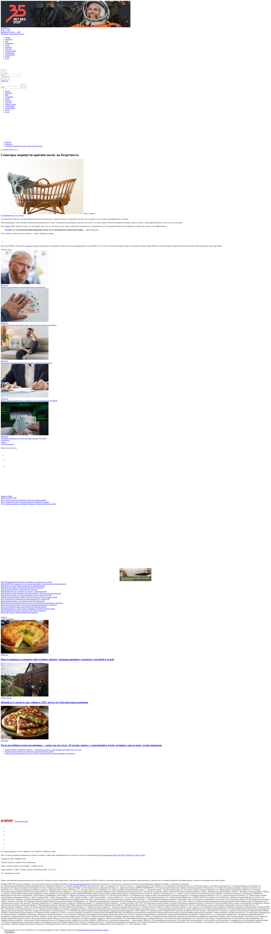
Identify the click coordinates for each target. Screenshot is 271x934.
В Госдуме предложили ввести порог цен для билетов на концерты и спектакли (32, 603)
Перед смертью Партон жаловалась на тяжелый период (23, 586)
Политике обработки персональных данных (92, 930)
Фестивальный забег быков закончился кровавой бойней (23, 607)
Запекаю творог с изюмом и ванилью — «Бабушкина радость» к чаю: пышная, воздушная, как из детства (43, 750)
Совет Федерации (7, 444)
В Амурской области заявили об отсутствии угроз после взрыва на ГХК (29, 597)
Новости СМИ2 (6, 496)
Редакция (18, 821)
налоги (3, 442)
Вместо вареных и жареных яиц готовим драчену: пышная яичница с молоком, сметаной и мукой (57, 659)
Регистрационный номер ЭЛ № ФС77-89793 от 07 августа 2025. (122, 855)
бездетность (5, 440)
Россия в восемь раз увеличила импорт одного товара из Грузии (26, 595)
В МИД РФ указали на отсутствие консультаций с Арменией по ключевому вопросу (33, 584)
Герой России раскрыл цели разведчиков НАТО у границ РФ (25, 599)
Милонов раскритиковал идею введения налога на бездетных (23, 287)
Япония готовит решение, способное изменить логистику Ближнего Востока (31, 593)
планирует (29, 246)
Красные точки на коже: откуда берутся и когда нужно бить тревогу (29, 751)
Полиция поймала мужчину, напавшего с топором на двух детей (26, 582)
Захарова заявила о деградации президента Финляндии (23, 601)
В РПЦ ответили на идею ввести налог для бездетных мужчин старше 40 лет (29, 325)
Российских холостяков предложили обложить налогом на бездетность (26, 363)
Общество (4, 285)
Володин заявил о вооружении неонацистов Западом (22, 588)
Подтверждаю (9, 932)
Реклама (25, 821)
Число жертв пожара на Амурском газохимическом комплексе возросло (29, 605)
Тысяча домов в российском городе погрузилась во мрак (23, 500)
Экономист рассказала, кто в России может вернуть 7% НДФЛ (23, 438)
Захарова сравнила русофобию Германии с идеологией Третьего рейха (28, 504)
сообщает (7, 226)
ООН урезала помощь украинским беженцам (19, 612)
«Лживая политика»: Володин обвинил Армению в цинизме (25, 502)
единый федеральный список (79, 884)
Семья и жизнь (6, 698)
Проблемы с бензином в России (12, 34)
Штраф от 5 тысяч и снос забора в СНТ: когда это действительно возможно (44, 702)
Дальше (4, 617)
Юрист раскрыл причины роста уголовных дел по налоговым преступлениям (29, 401)
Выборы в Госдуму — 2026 (11, 32)
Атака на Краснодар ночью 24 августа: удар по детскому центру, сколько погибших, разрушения (40, 753)
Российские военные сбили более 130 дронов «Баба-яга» (23, 610)
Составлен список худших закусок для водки (19, 590)
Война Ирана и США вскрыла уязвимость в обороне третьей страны (28, 609)
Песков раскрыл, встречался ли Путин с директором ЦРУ (24, 591)
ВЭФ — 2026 (5, 30)
